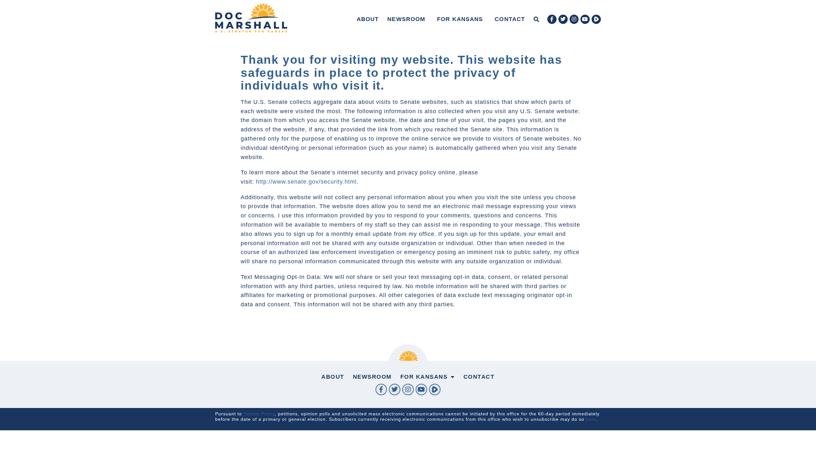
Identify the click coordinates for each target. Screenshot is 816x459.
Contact (510, 19)
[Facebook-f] (552, 19)
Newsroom (406, 19)
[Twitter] (563, 19)
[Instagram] (574, 19)
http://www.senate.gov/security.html (306, 181)
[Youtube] (585, 19)
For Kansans (460, 19)
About (368, 19)
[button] (536, 19)
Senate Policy (259, 413)
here (591, 419)
